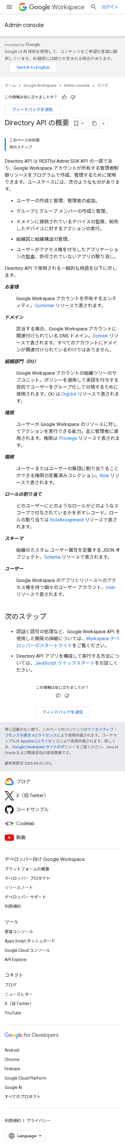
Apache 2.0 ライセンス (40, 741)
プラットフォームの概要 (27, 869)
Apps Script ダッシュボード (30, 941)
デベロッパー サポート (25, 897)
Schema (52, 557)
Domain (100, 336)
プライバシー (38, 1120)
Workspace (68, 7)
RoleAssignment (67, 520)
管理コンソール (19, 931)
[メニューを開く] (9, 7)
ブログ (11, 985)
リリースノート (19, 887)
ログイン (110, 7)
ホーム (10, 85)
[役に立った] (64, 97)
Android (12, 1050)
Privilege (68, 438)
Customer (44, 305)
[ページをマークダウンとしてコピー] (94, 123)
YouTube (13, 1013)
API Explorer (16, 959)
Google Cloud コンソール (27, 950)
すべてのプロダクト (23, 1096)
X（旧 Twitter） (19, 1003)
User (110, 587)
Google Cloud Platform (25, 1078)
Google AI (13, 1087)
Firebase (12, 1068)
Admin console (24, 25)
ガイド (102, 85)
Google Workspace (40, 85)
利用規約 (13, 906)
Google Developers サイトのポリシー (44, 747)
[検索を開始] (93, 6)
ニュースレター (19, 994)
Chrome (12, 1059)
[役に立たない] (73, 97)
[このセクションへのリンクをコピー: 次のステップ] (52, 617)
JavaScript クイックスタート (65, 663)
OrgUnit (68, 394)
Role (104, 475)
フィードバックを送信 (32, 109)
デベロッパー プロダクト (27, 878)
